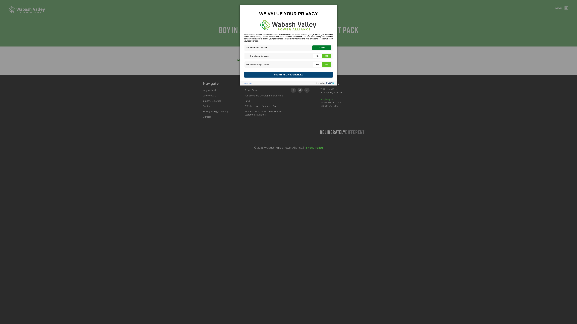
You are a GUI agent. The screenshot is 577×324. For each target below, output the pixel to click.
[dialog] (288, 44)
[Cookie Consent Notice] (288, 45)
